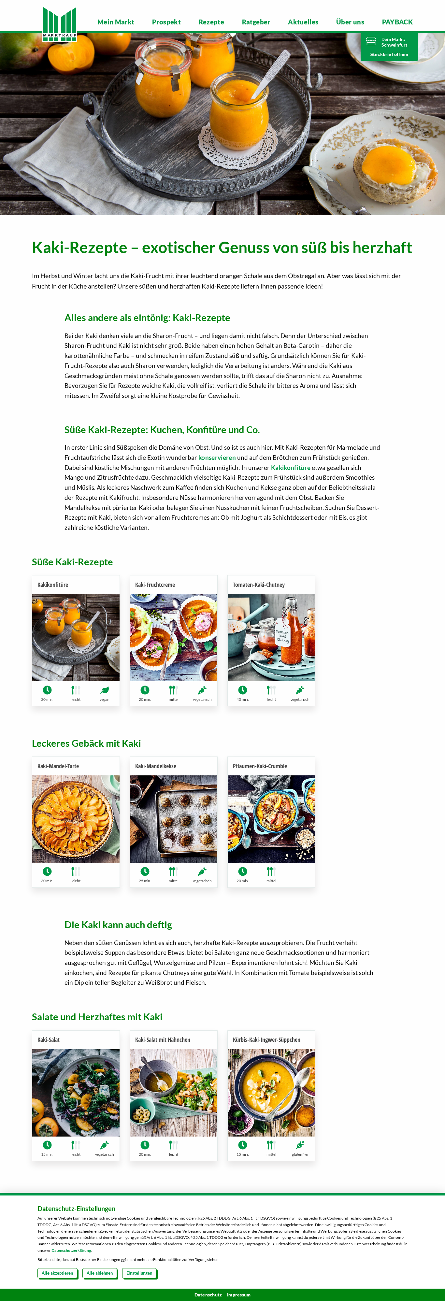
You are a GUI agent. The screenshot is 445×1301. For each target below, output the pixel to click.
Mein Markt (116, 22)
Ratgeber (256, 22)
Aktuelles (303, 22)
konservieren (217, 457)
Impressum (239, 1294)
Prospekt (166, 22)
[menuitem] (116, 22)
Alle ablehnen (100, 1273)
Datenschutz (208, 1294)
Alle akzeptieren (57, 1273)
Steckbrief (382, 54)
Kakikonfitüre (290, 467)
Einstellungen (139, 1273)
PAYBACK (397, 22)
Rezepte (211, 22)
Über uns (350, 22)
